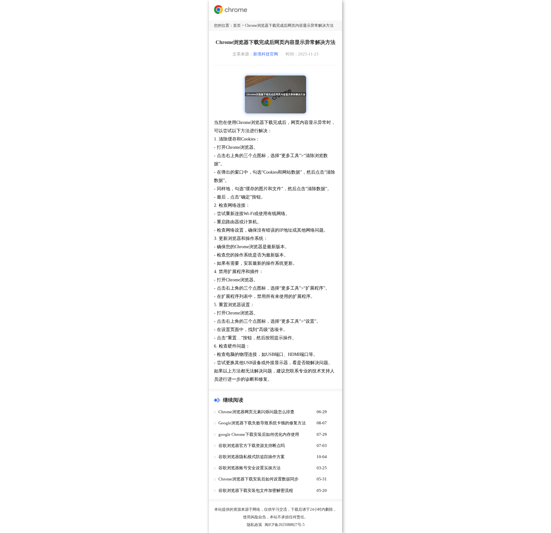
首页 (237, 25)
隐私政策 (254, 524)
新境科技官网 (265, 54)
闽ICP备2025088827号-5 (285, 524)
